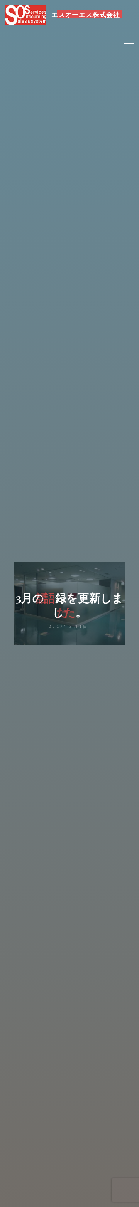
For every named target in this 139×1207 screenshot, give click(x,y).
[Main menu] (127, 43)
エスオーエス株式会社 (85, 14)
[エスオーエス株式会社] (26, 14)
